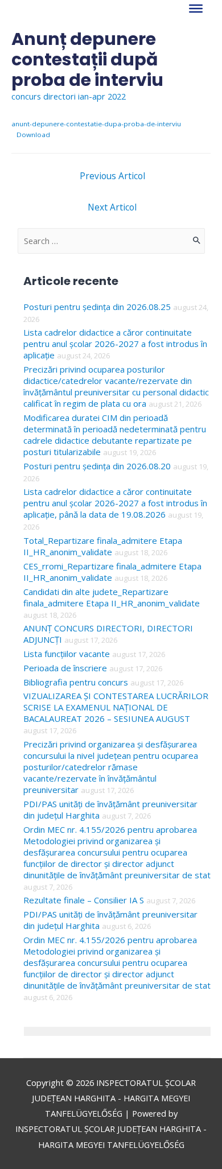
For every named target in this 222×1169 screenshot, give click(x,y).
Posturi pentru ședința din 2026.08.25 (97, 306)
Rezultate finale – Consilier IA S (83, 900)
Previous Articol (112, 176)
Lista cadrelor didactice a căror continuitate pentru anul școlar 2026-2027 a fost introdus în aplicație (115, 344)
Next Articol (112, 207)
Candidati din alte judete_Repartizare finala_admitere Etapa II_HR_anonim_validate (111, 597)
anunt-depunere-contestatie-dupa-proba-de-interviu (96, 123)
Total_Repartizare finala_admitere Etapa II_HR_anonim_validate (102, 546)
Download (33, 134)
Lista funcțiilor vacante (66, 653)
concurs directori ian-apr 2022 (68, 96)
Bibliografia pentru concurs (75, 682)
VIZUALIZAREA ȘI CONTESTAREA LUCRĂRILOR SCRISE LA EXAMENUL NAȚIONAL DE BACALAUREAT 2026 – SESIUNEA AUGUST (115, 707)
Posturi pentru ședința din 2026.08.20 (97, 466)
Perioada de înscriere (65, 668)
